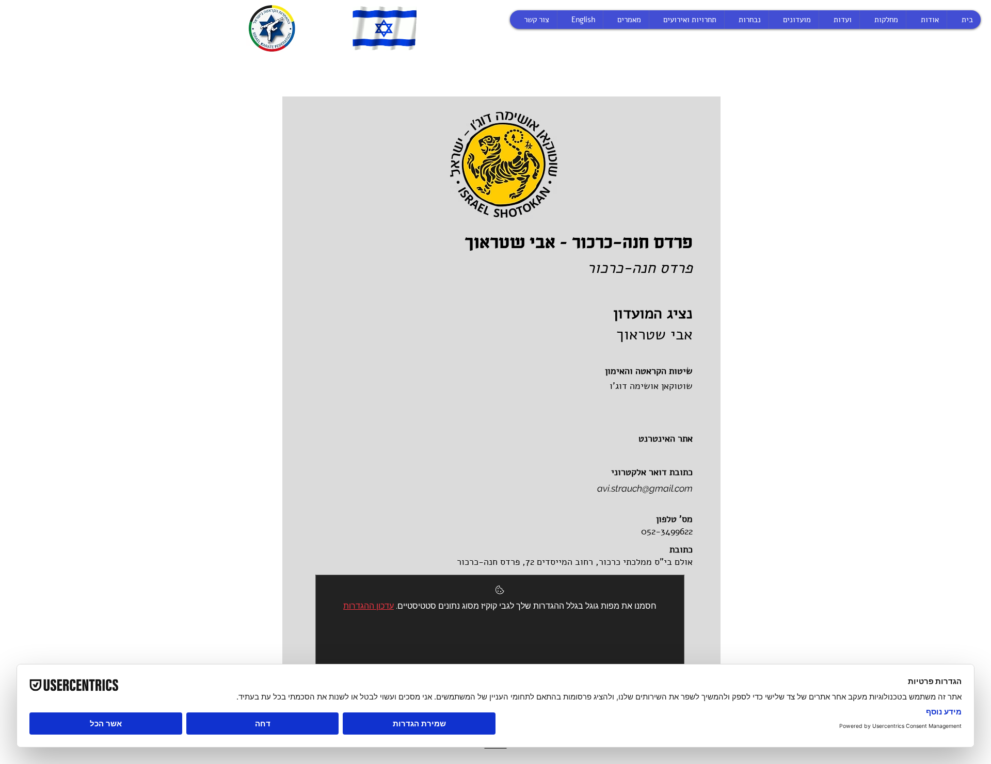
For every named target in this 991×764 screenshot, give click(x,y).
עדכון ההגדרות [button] (368, 606)
